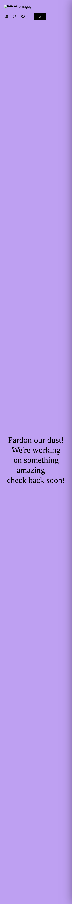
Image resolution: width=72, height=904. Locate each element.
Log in (39, 16)
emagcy (25, 7)
